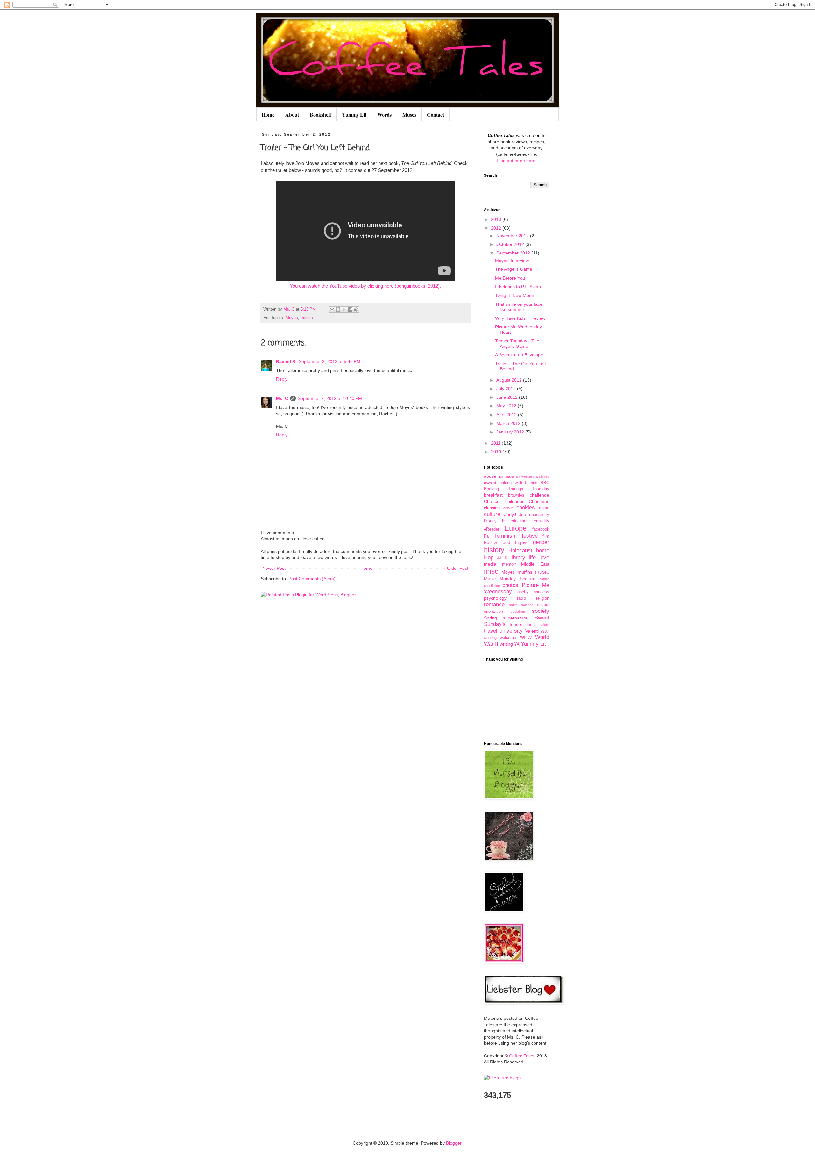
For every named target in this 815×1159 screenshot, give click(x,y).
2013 (496, 219)
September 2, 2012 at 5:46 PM (329, 361)
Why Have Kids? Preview (520, 318)
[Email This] (332, 309)
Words (384, 114)
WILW (526, 637)
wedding (490, 638)
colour (508, 508)
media (490, 564)
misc (491, 571)
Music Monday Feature (509, 578)
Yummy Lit (354, 114)
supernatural (515, 617)
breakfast (493, 494)
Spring (490, 617)
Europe (515, 528)
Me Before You (510, 278)
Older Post (457, 568)
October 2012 (510, 244)
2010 (496, 451)
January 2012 (510, 431)
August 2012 (509, 380)
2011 (496, 443)
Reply (281, 379)
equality (541, 520)
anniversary (525, 476)
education (519, 521)
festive (530, 536)
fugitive (521, 542)
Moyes (292, 318)
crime (544, 508)
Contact (435, 114)
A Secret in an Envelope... (521, 354)
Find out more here (516, 160)
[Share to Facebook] (350, 309)
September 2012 (513, 252)
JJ (499, 557)
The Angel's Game (513, 269)
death (524, 514)
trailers (307, 318)
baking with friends (519, 483)
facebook (540, 529)
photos (510, 585)
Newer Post (274, 568)
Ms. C (282, 398)
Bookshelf (320, 114)
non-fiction (492, 586)
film (545, 536)
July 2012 (506, 388)
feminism (506, 536)
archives (542, 476)
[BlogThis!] (338, 309)
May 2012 (507, 405)
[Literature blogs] (502, 1077)
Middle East (535, 564)
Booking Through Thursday (516, 489)
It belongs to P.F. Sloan (518, 286)
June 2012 (507, 397)
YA (517, 644)
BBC (545, 483)
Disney (490, 521)
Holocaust (520, 550)
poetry (523, 592)
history (494, 550)
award (490, 482)
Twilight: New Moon (514, 295)
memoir (509, 564)
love (544, 557)
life (532, 557)
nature (544, 579)
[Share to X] (344, 309)
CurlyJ (509, 514)
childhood (515, 501)
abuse (490, 476)
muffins (525, 572)
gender (541, 542)
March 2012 (509, 423)
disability (541, 514)
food (505, 542)
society (540, 611)
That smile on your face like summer (518, 307)
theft (531, 624)
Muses (409, 114)
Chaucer (492, 501)
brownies (516, 495)
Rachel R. (286, 361)
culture (492, 514)
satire (513, 605)
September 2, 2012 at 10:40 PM (330, 398)
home (542, 550)
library (517, 557)
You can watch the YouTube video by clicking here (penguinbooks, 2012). (365, 286)
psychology (495, 598)
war (545, 631)
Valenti (532, 630)
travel (490, 631)
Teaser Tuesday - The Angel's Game (517, 343)
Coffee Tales (521, 1055)
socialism (518, 611)
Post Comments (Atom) (312, 578)
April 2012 (507, 414)
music (542, 572)
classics (492, 507)
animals (506, 476)
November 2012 (513, 235)
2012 (496, 228)
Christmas (539, 501)
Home (268, 114)
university (511, 631)
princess (541, 592)
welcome (508, 637)
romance (494, 604)
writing (506, 644)
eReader (491, 529)
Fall (487, 536)
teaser (516, 624)
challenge (539, 494)
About (292, 114)
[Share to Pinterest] (356, 309)
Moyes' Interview (512, 260)
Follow (490, 542)
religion (542, 598)
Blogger (453, 1143)
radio (521, 598)
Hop (488, 557)
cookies (525, 507)
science (527, 605)
